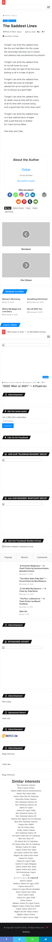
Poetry (14, 15)
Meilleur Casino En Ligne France (26, 903)
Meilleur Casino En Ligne (26, 847)
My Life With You (34, 309)
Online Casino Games (26, 830)
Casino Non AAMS (26, 824)
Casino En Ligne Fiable (26, 810)
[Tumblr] (30, 201)
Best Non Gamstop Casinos (26, 822)
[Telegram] (38, 194)
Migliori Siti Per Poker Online (26, 912)
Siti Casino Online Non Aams (26, 852)
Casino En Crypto (26, 858)
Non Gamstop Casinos (26, 785)
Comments (42, 557)
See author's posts (26, 181)
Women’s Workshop (11, 299)
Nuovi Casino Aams (26, 895)
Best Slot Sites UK (26, 838)
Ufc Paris (26, 875)
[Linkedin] (32, 194)
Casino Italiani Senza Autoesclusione (26, 791)
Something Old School (37, 299)
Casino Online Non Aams (26, 850)
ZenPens (26, 932)
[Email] (35, 201)
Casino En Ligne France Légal (26, 917)
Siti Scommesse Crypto (26, 872)
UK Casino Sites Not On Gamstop (26, 836)
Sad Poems (12, 21)
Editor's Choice (18, 208)
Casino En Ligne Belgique (26, 864)
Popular (8, 557)
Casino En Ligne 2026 (26, 897)
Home (7, 15)
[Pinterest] (24, 201)
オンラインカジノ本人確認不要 (26, 878)
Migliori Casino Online (26, 914)
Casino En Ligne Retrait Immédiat (26, 889)
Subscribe (8, 426)
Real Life (23, 611)
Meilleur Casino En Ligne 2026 (26, 883)
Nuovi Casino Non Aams (26, 892)
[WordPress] (44, 194)
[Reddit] (18, 201)
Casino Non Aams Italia (26, 793)
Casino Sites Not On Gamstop (26, 796)
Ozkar (19, 32)
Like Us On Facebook (17, 437)
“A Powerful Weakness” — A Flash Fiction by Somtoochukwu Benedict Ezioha (34, 568)
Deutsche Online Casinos (26, 799)
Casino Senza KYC (26, 886)
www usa (6, 718)
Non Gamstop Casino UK (26, 813)
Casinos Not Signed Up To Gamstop (26, 819)
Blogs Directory (8, 754)
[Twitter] (27, 194)
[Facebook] (9, 194)
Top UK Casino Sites (26, 827)
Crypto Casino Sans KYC (26, 909)
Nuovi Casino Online (26, 788)
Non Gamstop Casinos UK (26, 802)
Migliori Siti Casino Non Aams (26, 855)
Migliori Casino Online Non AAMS (26, 906)
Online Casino (26, 900)
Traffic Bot (6, 764)
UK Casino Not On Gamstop (26, 841)
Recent (24, 557)
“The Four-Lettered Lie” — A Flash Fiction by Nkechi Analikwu (32, 601)
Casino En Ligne (26, 807)
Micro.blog (6, 702)
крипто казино (26, 881)
